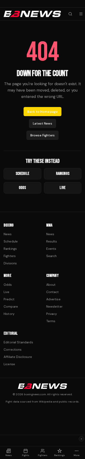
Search (51, 256)
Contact (52, 292)
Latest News (42, 123)
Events (51, 249)
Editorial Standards (18, 342)
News (8, 234)
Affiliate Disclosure (18, 357)
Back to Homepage (42, 112)
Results (51, 241)
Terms (51, 321)
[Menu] (81, 14)
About (51, 285)
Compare (11, 306)
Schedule (11, 241)
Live (7, 292)
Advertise (53, 299)
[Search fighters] (70, 14)
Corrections (13, 349)
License (9, 364)
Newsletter (54, 306)
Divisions (10, 263)
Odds (8, 285)
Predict (9, 299)
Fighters (10, 256)
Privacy (51, 314)
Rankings (10, 249)
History (9, 314)
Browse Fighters (42, 135)
